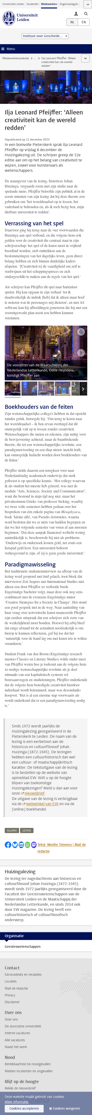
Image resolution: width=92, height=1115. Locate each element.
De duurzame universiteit (23, 1026)
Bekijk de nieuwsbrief (20, 1088)
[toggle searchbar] (86, 13)
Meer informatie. (17, 1102)
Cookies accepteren (24, 1108)
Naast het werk (16, 1047)
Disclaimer (12, 1002)
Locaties (11, 981)
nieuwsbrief (35, 793)
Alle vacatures (15, 1040)
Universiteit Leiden (13, 4)
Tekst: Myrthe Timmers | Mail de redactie (62, 848)
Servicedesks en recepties (23, 974)
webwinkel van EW (42, 803)
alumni (12, 830)
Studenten (32, 4)
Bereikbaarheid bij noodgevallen (28, 1064)
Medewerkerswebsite (15, 58)
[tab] (13, 389)
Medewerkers (49, 4)
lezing (26, 830)
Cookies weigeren (66, 1108)
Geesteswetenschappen (23, 946)
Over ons (11, 1019)
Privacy (10, 995)
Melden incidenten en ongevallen (29, 1071)
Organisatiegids (69, 4)
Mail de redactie (16, 988)
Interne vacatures (17, 1033)
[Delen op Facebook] (8, 845)
